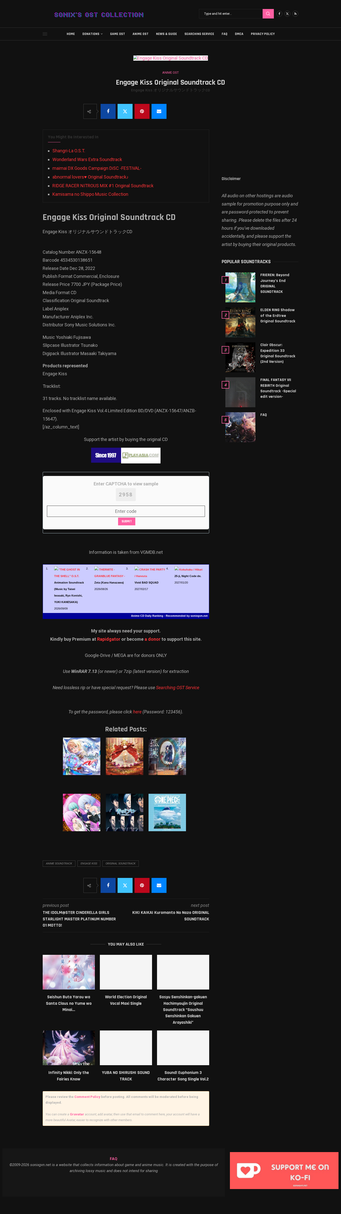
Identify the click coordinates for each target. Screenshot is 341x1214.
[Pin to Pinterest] (142, 111)
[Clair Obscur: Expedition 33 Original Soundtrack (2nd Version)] (240, 357)
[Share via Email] (159, 111)
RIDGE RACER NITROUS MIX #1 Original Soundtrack (103, 185)
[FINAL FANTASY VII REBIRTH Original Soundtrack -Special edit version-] (240, 392)
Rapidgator (108, 639)
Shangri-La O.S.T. (68, 150)
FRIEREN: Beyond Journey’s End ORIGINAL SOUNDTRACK (274, 283)
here (137, 711)
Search (268, 13)
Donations (90, 34)
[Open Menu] (45, 34)
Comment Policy (87, 1097)
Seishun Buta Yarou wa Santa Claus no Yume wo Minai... (69, 1003)
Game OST (117, 34)
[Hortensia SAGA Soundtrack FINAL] (82, 761)
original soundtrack (121, 863)
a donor (153, 639)
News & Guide (166, 34)
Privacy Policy (263, 34)
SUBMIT (127, 521)
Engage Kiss (89, 863)
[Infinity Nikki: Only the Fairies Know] (69, 1047)
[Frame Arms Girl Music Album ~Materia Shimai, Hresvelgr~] (82, 817)
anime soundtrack (59, 863)
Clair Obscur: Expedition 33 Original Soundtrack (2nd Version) (277, 353)
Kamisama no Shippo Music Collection (90, 194)
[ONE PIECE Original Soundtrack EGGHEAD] (168, 817)
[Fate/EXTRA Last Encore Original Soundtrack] (125, 761)
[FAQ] (240, 427)
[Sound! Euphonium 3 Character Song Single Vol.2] (183, 1047)
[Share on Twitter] (125, 111)
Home (71, 34)
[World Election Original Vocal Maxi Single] (126, 972)
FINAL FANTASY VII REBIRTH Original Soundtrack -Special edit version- (278, 388)
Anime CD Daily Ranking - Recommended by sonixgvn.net (169, 615)
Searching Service (199, 34)
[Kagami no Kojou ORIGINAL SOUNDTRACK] (168, 761)
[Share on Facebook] (108, 111)
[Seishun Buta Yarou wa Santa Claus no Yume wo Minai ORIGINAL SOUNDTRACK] (69, 972)
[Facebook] (279, 14)
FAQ (224, 34)
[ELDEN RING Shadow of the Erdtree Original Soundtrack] (240, 322)
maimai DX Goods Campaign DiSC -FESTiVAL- (97, 168)
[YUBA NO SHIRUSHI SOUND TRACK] (126, 1047)
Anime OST (141, 34)
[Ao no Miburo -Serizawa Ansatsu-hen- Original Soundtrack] (125, 817)
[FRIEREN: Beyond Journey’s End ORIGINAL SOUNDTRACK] (240, 287)
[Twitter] (287, 14)
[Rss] (295, 14)
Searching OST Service (177, 687)
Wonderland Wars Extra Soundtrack (87, 159)
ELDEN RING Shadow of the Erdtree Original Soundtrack (277, 315)
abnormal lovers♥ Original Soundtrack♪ (90, 177)
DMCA (239, 34)
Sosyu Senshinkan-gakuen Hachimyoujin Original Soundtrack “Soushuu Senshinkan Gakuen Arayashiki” (183, 1009)
